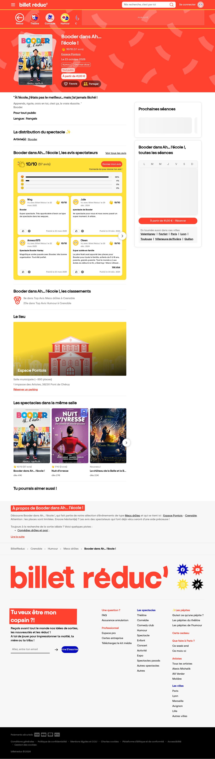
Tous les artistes (182, 663)
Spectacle (143, 635)
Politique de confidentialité (52, 741)
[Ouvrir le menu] (14, 4)
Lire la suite (18, 536)
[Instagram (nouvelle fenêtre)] (182, 584)
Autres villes (179, 716)
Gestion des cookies (25, 744)
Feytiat (163, 234)
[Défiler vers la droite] (78, 19)
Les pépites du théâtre (186, 620)
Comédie (143, 620)
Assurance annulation (115, 620)
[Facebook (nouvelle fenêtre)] (182, 569)
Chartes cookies (110, 741)
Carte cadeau (180, 633)
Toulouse (146, 239)
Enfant (141, 640)
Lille (174, 711)
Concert (142, 645)
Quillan (188, 239)
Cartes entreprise (112, 638)
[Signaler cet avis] (29, 230)
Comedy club (145, 625)
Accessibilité (174, 741)
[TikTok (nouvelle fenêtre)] (197, 584)
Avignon (177, 706)
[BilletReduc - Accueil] (33, 5)
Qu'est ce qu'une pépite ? (188, 615)
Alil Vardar (178, 673)
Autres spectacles (148, 665)
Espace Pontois (71, 54)
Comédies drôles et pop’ (32, 530)
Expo (140, 655)
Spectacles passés (148, 660)
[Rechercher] (172, 5)
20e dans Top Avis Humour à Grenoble (47, 303)
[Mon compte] (200, 4)
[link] (40, 199)
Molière (177, 678)
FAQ (104, 615)
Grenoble (191, 515)
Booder (32, 139)
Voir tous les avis (115, 153)
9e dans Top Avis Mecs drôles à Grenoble (49, 298)
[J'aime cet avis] (23, 231)
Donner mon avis (111, 164)
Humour (53, 549)
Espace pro (109, 633)
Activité (142, 650)
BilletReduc (18, 549)
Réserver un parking (25, 389)
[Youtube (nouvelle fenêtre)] (197, 569)
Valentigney (148, 234)
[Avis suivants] (122, 236)
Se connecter (187, 4)
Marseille (177, 701)
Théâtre (141, 615)
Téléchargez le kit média (117, 643)
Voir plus (116, 267)
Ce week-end (180, 646)
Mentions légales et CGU (83, 741)
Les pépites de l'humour (187, 625)
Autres (141, 670)
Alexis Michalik (181, 668)
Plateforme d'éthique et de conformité (143, 741)
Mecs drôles (132, 515)
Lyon (183, 234)
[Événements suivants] (126, 443)
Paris (174, 234)
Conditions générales (22, 741)
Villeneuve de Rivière (168, 239)
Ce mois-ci (179, 651)
